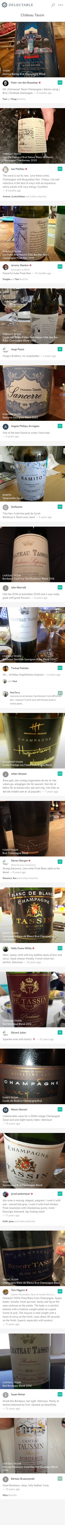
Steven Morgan (19, 860)
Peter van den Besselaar (24, 82)
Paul (5, 99)
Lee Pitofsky (17, 168)
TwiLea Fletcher (20, 668)
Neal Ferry (15, 692)
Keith (5, 1221)
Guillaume (16, 506)
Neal (14, 681)
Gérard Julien (18, 1032)
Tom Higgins (18, 1290)
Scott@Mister (18, 196)
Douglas (6, 279)
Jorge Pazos (17, 349)
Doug (13, 99)
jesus (11, 1221)
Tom (17, 279)
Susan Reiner (18, 1394)
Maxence (7, 878)
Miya (5, 1495)
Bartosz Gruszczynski (23, 1478)
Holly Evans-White (21, 948)
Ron (14, 878)
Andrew (6, 196)
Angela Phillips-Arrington (25, 426)
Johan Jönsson (19, 773)
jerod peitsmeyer (20, 1193)
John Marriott (18, 587)
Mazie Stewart (19, 1109)
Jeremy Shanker (20, 265)
